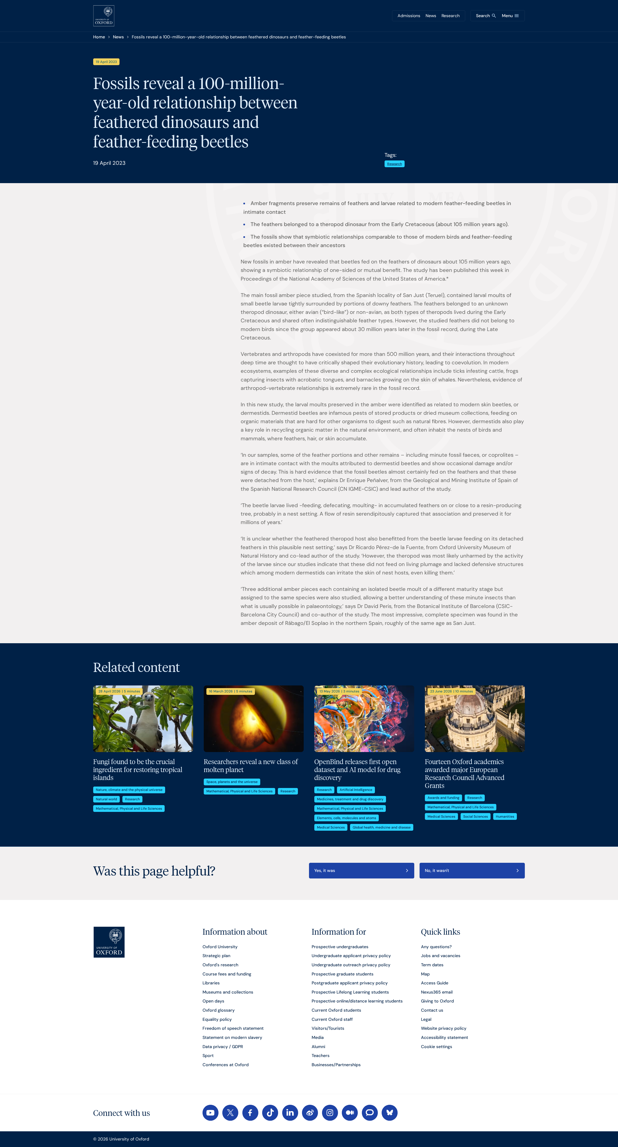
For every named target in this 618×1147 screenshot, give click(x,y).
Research (451, 15)
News (431, 15)
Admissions (409, 15)
